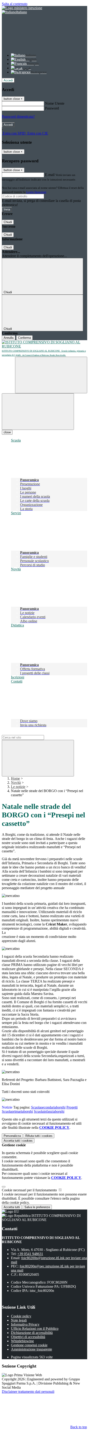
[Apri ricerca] (51, 375)
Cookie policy (21, 1316)
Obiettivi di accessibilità (28, 1337)
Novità (16, 782)
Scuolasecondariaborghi (48, 1107)
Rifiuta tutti (38, 1136)
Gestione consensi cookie (29, 1345)
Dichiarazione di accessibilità (32, 1333)
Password (52, 108)
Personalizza (12, 1136)
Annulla (8, 337)
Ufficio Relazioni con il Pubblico (34, 1328)
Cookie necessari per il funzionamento (30, 1190)
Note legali (19, 1320)
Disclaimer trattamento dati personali (28, 1392)
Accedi (8, 80)
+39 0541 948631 (30, 1254)
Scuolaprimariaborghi (17, 1111)
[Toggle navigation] (38, 411)
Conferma (24, 337)
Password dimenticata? (18, 116)
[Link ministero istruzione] (22, 8)
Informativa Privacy (25, 1324)
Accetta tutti (18, 1140)
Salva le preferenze (37, 1207)
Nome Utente (54, 103)
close (7, 432)
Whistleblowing (22, 1341)
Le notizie (18, 787)
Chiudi (8, 222)
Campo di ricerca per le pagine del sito (29, 733)
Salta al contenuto (14, 4)
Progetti (72, 1107)
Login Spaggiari (36, 192)
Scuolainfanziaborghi (49, 1111)
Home (15, 778)
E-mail (50, 175)
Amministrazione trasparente (31, 1349)
